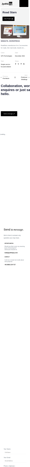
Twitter (21, 119)
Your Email (7, 457)
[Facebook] (15, 64)
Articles (4, 126)
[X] (18, 64)
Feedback (19, 126)
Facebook (13, 119)
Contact (4, 130)
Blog (11, 126)
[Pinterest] (21, 64)
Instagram (6, 121)
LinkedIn (5, 119)
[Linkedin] (23, 64)
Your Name (7, 449)
